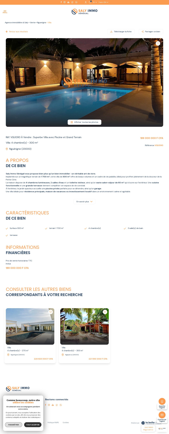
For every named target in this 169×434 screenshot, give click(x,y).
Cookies (66, 422)
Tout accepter (32, 425)
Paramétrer (13, 425)
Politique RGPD (53, 422)
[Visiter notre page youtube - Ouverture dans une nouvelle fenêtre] (68, 2)
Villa (18, 349)
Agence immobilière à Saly (16, 22)
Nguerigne (41, 22)
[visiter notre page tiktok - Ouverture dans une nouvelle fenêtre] (72, 2)
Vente (32, 22)
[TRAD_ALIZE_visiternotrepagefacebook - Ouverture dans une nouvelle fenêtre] (61, 2)
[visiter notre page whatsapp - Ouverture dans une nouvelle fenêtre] (76, 2)
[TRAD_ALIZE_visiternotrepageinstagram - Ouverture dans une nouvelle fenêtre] (64, 2)
